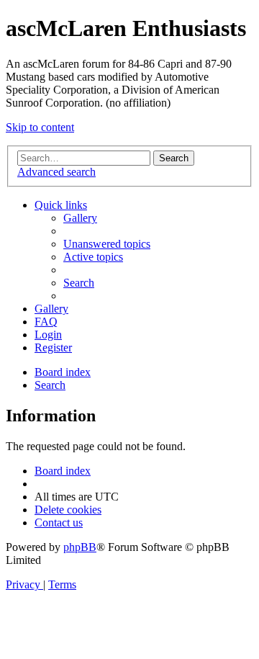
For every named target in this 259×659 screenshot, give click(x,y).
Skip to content (40, 127)
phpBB (79, 547)
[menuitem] (80, 218)
